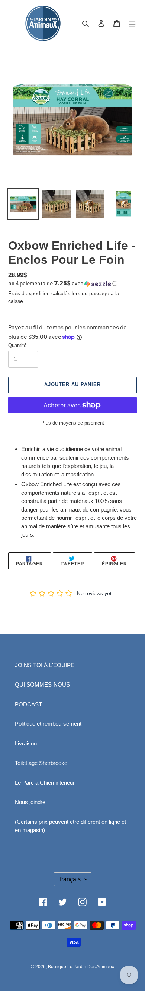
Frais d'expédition (29, 293)
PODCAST (28, 704)
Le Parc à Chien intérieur (45, 782)
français (70, 879)
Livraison (26, 743)
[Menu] (132, 23)
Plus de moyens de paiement (72, 423)
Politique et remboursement (48, 723)
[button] (62, 283)
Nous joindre (30, 802)
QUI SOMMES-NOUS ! (44, 684)
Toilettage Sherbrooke (41, 763)
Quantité (17, 345)
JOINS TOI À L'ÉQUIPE (44, 665)
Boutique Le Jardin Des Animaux (81, 966)
